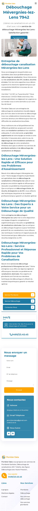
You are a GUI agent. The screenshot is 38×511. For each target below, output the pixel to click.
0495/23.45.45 (19, 38)
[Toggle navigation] (36, 3)
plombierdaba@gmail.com (17, 420)
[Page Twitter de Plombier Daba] (9, 433)
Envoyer (19, 390)
